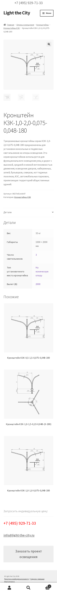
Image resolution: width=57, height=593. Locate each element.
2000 (38, 284)
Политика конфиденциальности (16, 579)
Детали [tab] (7, 212)
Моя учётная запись (9, 588)
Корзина (44, 585)
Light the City (16, 13)
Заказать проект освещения (28, 554)
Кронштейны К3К (11, 28)
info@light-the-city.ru (19, 535)
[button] (49, 44)
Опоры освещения (25, 24)
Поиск (28, 588)
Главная (10, 24)
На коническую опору (42, 271)
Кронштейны (42, 24)
